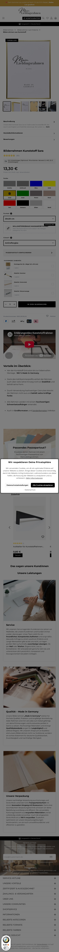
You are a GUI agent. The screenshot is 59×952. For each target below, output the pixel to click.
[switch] (6, 948)
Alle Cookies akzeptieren (43, 485)
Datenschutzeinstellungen (17, 485)
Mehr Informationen (34, 478)
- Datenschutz (29, 490)
